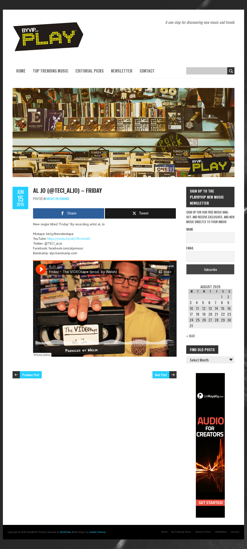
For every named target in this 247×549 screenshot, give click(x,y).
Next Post (161, 374)
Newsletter (121, 71)
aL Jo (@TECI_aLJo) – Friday (67, 190)
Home (21, 71)
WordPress (65, 532)
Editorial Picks (89, 71)
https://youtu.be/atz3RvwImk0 (68, 238)
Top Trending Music (50, 71)
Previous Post (30, 374)
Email (190, 247)
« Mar (190, 335)
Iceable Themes (97, 532)
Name (189, 229)
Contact (147, 71)
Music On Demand (58, 198)
